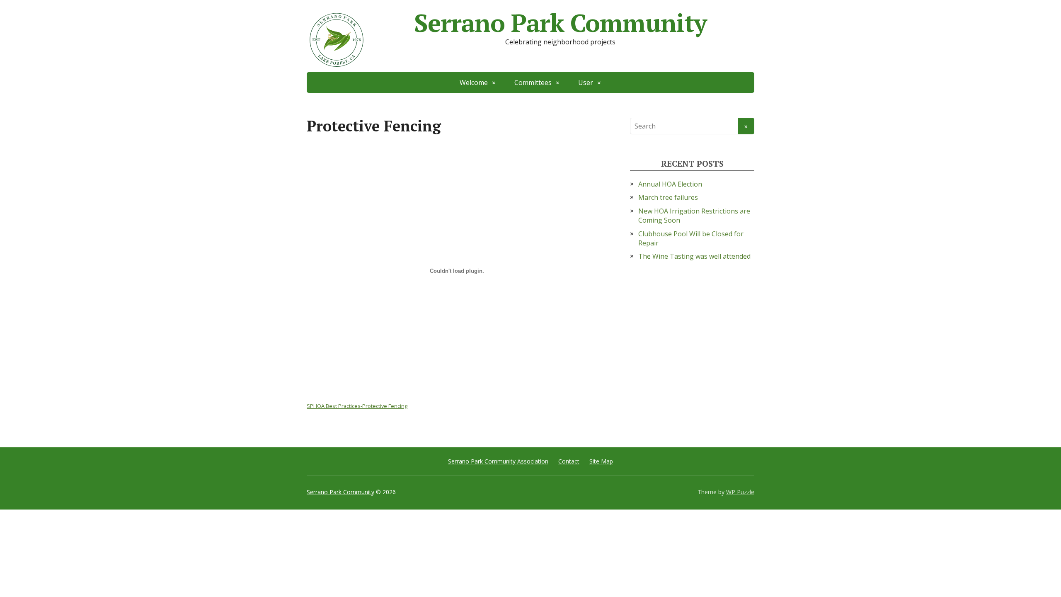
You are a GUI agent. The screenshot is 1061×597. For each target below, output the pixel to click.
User (585, 82)
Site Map (601, 461)
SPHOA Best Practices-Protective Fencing (357, 406)
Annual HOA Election (670, 184)
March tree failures (668, 197)
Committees (533, 82)
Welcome (474, 82)
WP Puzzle (740, 492)
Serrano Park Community (560, 22)
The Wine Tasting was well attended (694, 256)
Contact (568, 461)
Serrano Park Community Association (498, 461)
